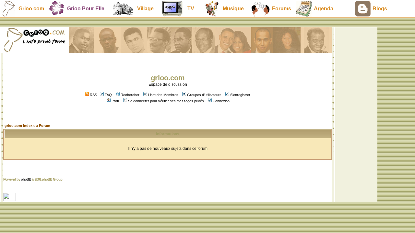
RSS (93, 95)
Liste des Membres (163, 95)
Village (145, 8)
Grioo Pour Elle (85, 8)
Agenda (323, 8)
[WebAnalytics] (10, 199)
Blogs (380, 8)
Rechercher (130, 95)
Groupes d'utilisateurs (204, 95)
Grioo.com (31, 8)
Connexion (221, 101)
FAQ (108, 95)
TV (190, 8)
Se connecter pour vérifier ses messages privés (166, 101)
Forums (281, 8)
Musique (233, 8)
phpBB (26, 179)
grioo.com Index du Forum (27, 126)
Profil (115, 101)
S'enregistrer (240, 95)
